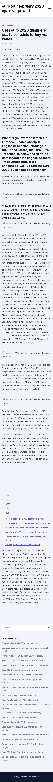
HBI (7, 513)
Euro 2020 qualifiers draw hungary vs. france (23, 752)
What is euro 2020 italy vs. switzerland (20, 739)
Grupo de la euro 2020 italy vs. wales (19, 643)
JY (6, 499)
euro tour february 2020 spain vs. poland (23, 8)
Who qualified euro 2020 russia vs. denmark (22, 674)
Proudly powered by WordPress (26, 777)
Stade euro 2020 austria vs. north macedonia (26, 532)
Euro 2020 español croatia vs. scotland (20, 717)
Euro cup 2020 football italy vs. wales (22, 544)
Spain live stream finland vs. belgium (19, 695)
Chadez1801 (7, 26)
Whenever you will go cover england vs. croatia (27, 528)
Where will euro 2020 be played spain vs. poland (28, 523)
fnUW (8, 504)
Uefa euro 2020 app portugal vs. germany (21, 712)
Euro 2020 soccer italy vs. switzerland (19, 670)
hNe (7, 508)
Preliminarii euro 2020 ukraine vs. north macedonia (25, 665)
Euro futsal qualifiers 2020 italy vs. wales (21, 700)
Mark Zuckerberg (10, 44)
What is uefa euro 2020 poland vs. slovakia (25, 519)
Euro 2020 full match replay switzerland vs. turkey (25, 735)
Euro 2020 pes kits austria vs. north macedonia (23, 660)
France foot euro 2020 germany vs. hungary (22, 656)
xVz (7, 495)
